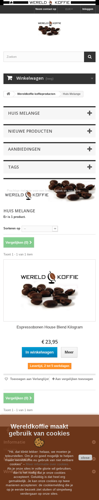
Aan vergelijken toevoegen (74, 379)
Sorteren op (11, 228)
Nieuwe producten (30, 131)
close (85, 457)
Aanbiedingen (24, 149)
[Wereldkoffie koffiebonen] (49, 2)
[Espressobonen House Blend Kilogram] (49, 290)
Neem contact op (45, 9)
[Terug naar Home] (8, 94)
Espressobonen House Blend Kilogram (50, 327)
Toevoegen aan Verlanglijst (29, 379)
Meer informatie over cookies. (47, 464)
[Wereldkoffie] (49, 28)
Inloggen (87, 9)
